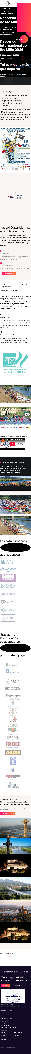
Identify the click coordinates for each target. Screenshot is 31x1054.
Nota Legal (14, 1027)
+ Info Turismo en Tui (8, 813)
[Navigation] (3, 3)
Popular (16, 1036)
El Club (3, 1036)
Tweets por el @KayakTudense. (8, 956)
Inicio (3, 1032)
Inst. (14, 1047)
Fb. (8, 1047)
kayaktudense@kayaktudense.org (10, 1024)
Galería (3, 1039)
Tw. (11, 1047)
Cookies (3, 1027)
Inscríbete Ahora (9, 273)
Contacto (18, 985)
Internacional (18, 1032)
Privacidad (8, 1027)
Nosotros (5, 985)
